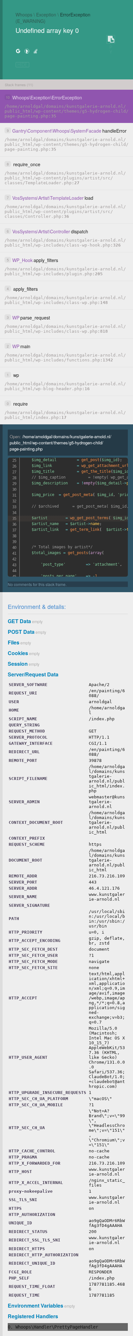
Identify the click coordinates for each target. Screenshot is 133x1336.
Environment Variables (35, 1305)
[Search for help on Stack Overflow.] (35, 51)
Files (13, 642)
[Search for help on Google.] (18, 51)
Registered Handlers (33, 1316)
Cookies (18, 653)
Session (18, 663)
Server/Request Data (33, 674)
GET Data (19, 621)
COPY (110, 39)
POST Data (21, 631)
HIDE (22, 64)
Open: (60, 442)
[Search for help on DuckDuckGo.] (26, 51)
